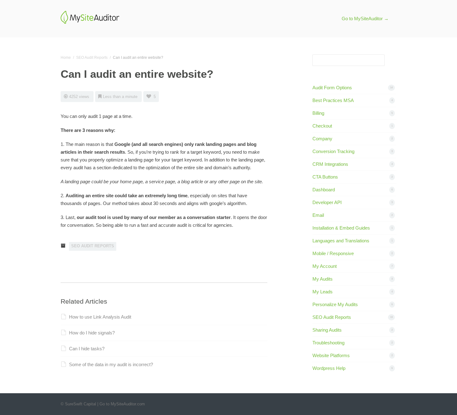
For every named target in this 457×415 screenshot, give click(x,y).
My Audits (322, 279)
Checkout (322, 125)
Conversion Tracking (333, 151)
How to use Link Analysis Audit (100, 316)
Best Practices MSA (333, 100)
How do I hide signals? (92, 332)
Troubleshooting (328, 342)
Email (318, 215)
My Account (324, 266)
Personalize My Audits (335, 304)
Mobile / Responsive (333, 253)
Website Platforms (331, 355)
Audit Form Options (332, 87)
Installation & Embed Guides (341, 228)
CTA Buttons (325, 177)
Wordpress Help (328, 368)
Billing (318, 113)
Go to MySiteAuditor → (365, 18)
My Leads (322, 291)
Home (66, 57)
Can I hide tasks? (86, 348)
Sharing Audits (327, 330)
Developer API (327, 202)
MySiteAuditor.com (128, 404)
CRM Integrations (330, 164)
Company (322, 138)
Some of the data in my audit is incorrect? (111, 364)
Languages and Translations (340, 240)
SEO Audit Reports (92, 57)
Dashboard (323, 189)
